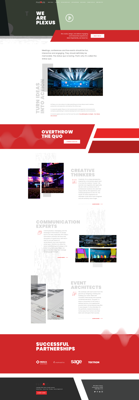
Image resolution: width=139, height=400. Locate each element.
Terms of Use (45, 389)
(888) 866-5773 (99, 2)
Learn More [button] (96, 204)
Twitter (95, 392)
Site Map (51, 389)
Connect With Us (91, 2)
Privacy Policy (39, 389)
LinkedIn (99, 392)
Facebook (97, 392)
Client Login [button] (41, 392)
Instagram (102, 392)
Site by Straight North (58, 389)
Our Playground (75, 2)
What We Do (50, 2)
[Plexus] (43, 385)
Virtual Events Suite (65, 2)
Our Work (57, 2)
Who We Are (83, 2)
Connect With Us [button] (72, 141)
